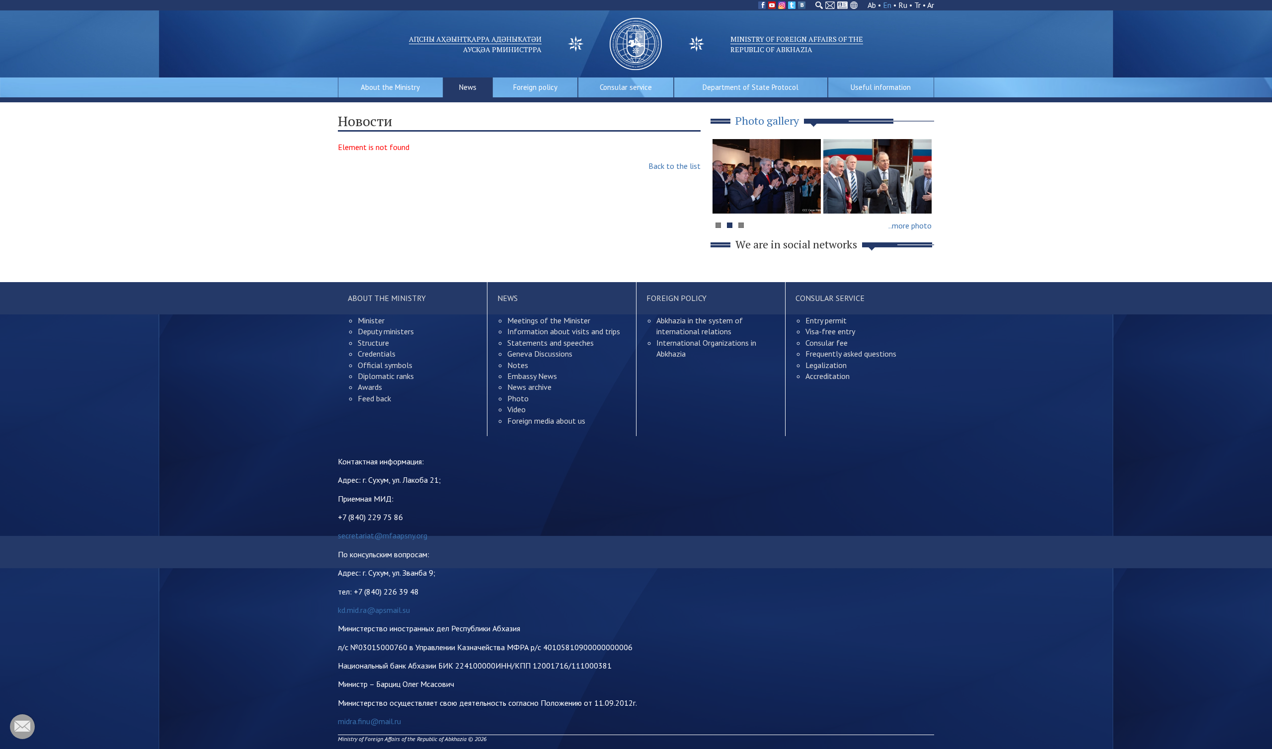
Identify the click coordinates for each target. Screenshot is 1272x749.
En (887, 5)
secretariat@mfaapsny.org (382, 535)
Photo (518, 398)
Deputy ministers (386, 331)
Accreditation (827, 376)
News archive (529, 387)
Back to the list (674, 166)
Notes (517, 365)
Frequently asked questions (850, 354)
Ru (902, 5)
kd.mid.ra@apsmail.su (374, 610)
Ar (930, 5)
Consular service (626, 87)
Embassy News (532, 376)
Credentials (377, 354)
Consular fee (826, 343)
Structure (373, 343)
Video (516, 409)
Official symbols (385, 365)
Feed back (374, 398)
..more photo (910, 225)
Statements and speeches (550, 343)
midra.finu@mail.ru (369, 721)
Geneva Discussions (539, 354)
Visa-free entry (830, 331)
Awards (370, 387)
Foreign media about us (546, 421)
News (468, 87)
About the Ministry (390, 87)
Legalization (826, 365)
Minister (371, 320)
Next (921, 195)
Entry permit (826, 320)
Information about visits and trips (563, 331)
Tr (917, 5)
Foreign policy (535, 87)
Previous (725, 195)
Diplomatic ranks (386, 376)
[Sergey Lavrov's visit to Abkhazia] (877, 176)
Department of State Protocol (750, 87)
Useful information (881, 87)
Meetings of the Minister (548, 320)
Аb (872, 5)
